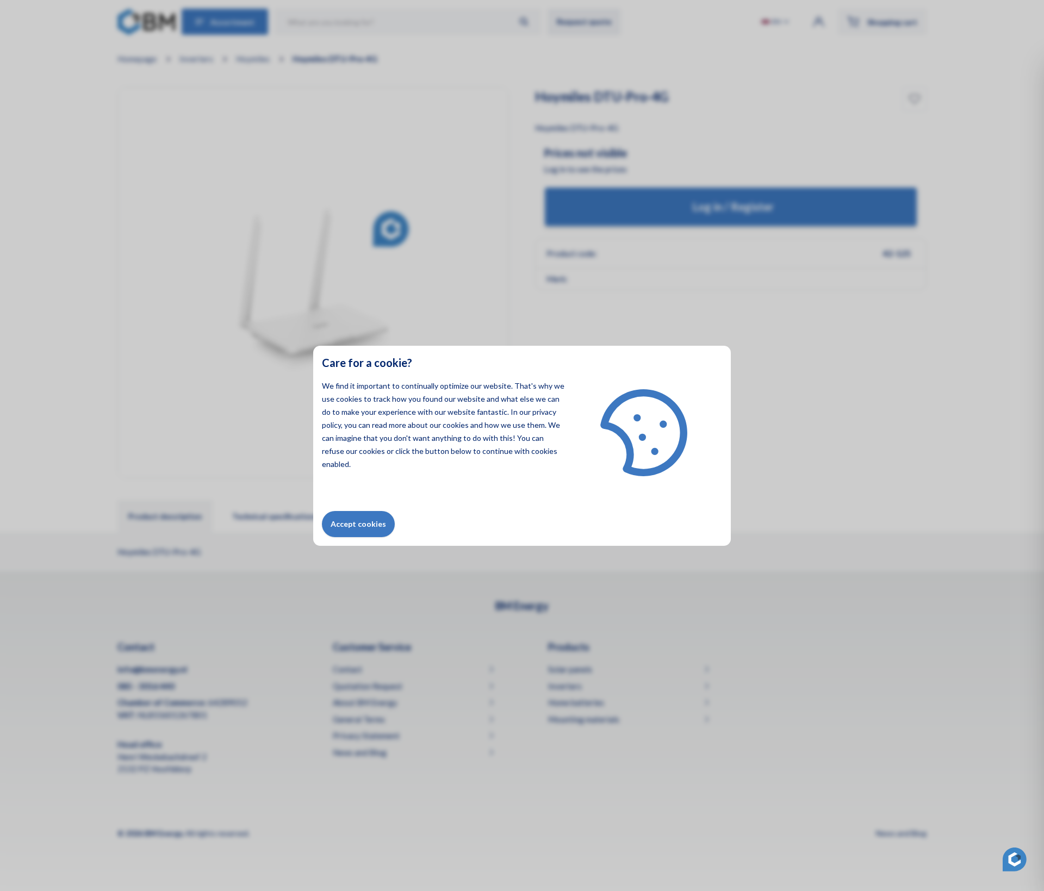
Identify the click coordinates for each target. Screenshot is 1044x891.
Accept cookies (358, 523)
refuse (333, 451)
